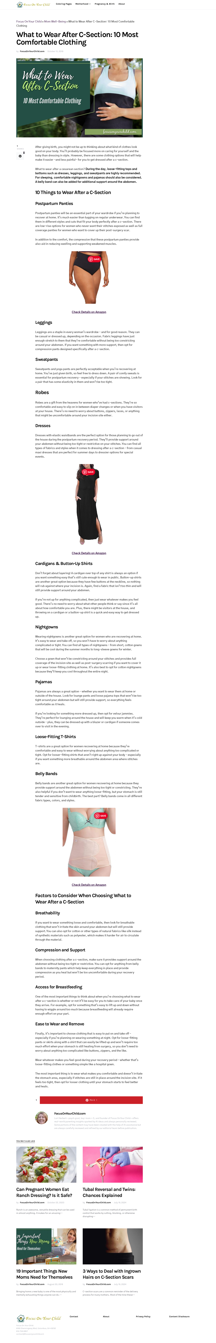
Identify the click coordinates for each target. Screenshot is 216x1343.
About (106, 1316)
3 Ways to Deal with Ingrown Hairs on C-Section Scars (112, 1274)
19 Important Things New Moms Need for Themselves (44, 1274)
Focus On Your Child (29, 21)
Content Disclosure (179, 1316)
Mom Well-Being (55, 21)
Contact (74, 1316)
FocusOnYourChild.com (32, 51)
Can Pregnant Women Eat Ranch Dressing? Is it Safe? (44, 1192)
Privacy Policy (143, 1316)
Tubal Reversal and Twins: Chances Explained (109, 1192)
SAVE (97, 259)
